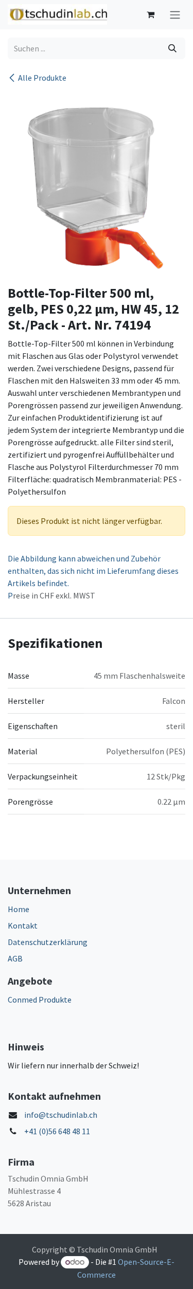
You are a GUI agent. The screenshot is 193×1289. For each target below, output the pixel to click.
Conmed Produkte (40, 999)
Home (18, 909)
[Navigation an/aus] (175, 14)
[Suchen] (172, 48)
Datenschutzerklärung (47, 942)
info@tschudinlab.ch (60, 1115)
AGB (15, 958)
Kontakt (23, 925)
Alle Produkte (42, 77)
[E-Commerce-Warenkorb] (150, 14)
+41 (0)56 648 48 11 (57, 1131)
